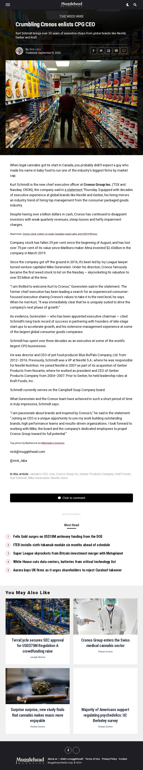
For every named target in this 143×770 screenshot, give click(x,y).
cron (52, 474)
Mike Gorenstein (38, 478)
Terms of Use (92, 759)
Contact (123, 759)
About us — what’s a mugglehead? (65, 759)
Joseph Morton (37, 657)
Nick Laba (35, 49)
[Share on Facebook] (93, 50)
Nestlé (55, 478)
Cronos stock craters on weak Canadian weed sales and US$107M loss (60, 234)
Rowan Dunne (105, 651)
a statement (73, 190)
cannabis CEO (39, 474)
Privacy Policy (109, 759)
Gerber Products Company (97, 474)
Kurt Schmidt (18, 478)
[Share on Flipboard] (108, 50)
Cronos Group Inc (67, 474)
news (64, 478)
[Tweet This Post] (101, 50)
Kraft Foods (123, 474)
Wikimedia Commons (52, 443)
